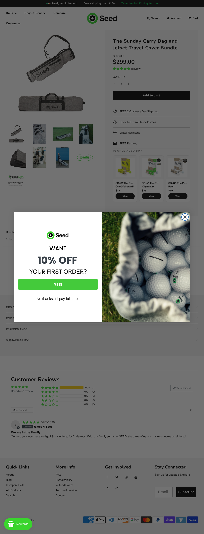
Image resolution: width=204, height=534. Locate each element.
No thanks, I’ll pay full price (58, 299)
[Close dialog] (184, 217)
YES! (58, 284)
